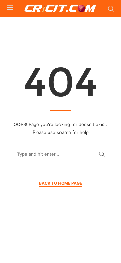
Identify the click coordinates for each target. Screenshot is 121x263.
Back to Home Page (60, 183)
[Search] (111, 8)
